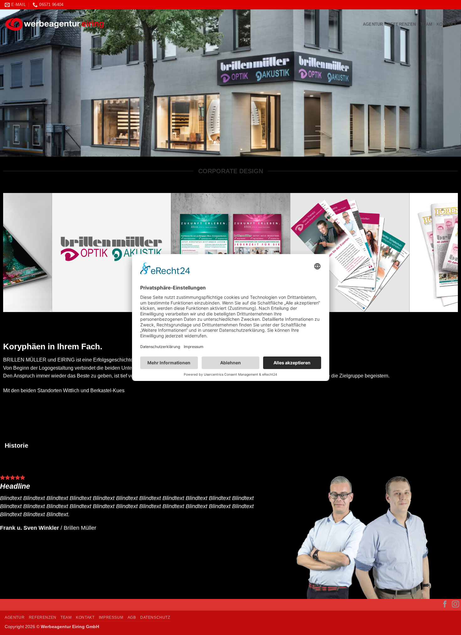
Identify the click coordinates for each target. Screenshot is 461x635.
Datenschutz (155, 617)
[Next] (441, 252)
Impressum (111, 617)
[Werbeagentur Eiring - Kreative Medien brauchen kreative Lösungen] (114, 24)
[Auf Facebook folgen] (444, 605)
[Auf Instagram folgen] (455, 605)
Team (426, 24)
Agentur (373, 24)
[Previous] (20, 252)
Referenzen (402, 24)
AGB (132, 617)
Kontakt (446, 24)
